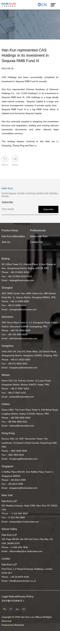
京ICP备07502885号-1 (13, 600)
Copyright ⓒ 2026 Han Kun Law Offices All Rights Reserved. (27, 619)
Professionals (38, 230)
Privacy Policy (25, 596)
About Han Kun (39, 236)
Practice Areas (10, 230)
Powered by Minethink (13, 625)
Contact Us (36, 242)
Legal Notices (9, 596)
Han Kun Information (13, 236)
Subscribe (48, 209)
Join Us (6, 242)
